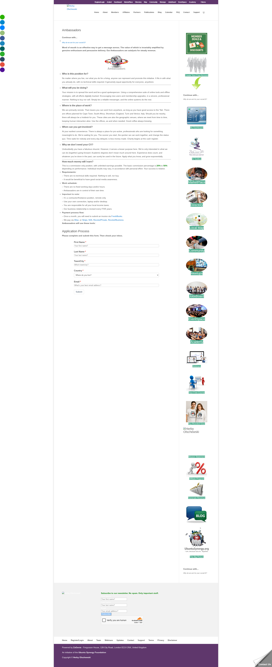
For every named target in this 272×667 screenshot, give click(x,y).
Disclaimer (172, 640)
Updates (120, 640)
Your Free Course (197, 392)
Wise (76, 220)
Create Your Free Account (196, 75)
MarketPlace (128, 2)
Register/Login (99, 2)
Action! (109, 2)
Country (78, 270)
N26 (90, 220)
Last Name (79, 251)
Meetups (163, 2)
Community (153, 2)
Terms (151, 640)
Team (98, 640)
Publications (149, 12)
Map (145, 2)
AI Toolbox (196, 159)
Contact (186, 12)
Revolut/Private (100, 220)
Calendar (169, 12)
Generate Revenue (196, 498)
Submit (79, 292)
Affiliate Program (196, 479)
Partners (137, 12)
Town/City (79, 261)
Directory (138, 2)
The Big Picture (197, 557)
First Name (79, 242)
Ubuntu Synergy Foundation (92, 652)
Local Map (197, 228)
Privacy (161, 640)
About (105, 12)
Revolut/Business (116, 220)
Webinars (196, 366)
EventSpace (182, 2)
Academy (192, 2)
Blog (160, 12)
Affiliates (126, 12)
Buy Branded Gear (196, 424)
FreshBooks (116, 216)
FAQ (178, 12)
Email (76, 281)
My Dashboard (196, 128)
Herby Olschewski (82, 657)
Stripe (84, 220)
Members (115, 12)
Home (96, 12)
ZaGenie (77, 647)
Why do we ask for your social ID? (74, 42)
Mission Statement (196, 457)
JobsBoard (172, 2)
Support (196, 12)
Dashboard (118, 2)
